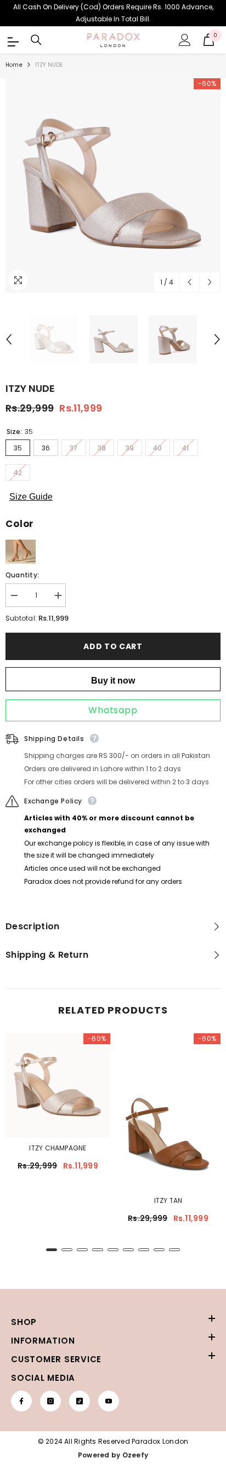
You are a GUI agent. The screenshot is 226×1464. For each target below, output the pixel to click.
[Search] (36, 40)
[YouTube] (108, 1401)
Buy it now (113, 680)
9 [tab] (174, 1249)
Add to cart (113, 646)
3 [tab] (82, 1249)
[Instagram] (50, 1401)
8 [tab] (159, 1249)
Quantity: (22, 575)
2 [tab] (66, 1249)
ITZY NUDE (30, 388)
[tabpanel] (58, 1107)
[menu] (12, 40)
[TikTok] (79, 1401)
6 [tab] (128, 1249)
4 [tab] (97, 1249)
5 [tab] (113, 1249)
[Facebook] (21, 1401)
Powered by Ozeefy (113, 1455)
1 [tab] (51, 1249)
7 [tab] (143, 1249)
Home (13, 65)
